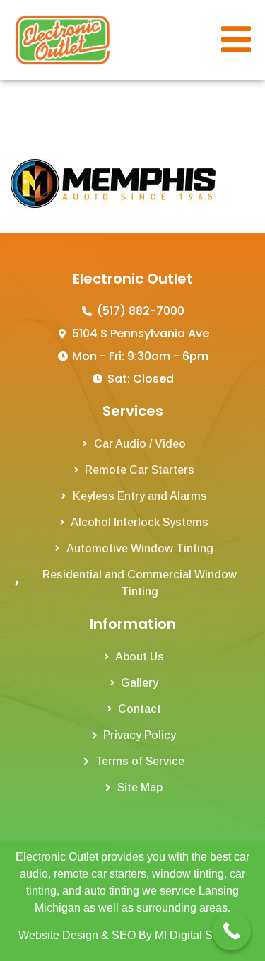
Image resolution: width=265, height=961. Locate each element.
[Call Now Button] (231, 931)
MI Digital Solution (201, 935)
